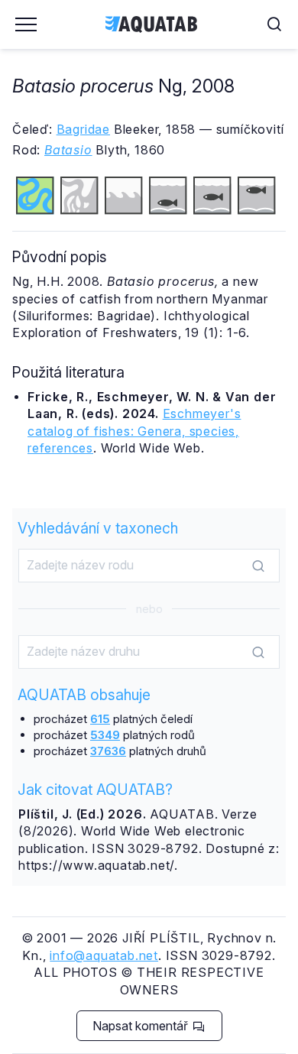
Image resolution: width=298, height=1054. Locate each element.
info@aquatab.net (104, 955)
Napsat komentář (141, 1025)
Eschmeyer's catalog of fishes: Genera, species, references (134, 431)
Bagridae (83, 129)
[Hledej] (258, 566)
